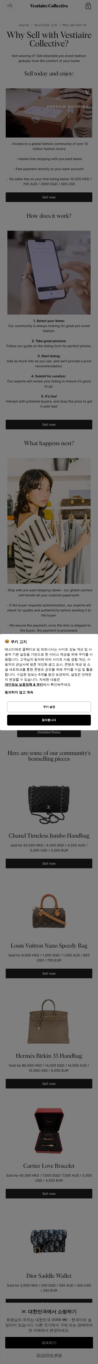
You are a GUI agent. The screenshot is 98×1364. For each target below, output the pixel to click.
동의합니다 (49, 720)
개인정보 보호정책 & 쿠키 (24, 684)
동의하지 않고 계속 (19, 692)
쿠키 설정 (49, 707)
